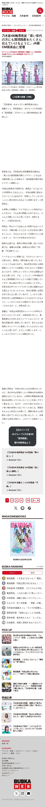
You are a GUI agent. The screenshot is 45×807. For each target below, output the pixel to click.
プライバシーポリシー (10, 771)
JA (15, 54)
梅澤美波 (22, 52)
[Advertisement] (22, 144)
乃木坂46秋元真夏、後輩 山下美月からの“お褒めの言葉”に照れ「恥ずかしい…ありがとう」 (28, 705)
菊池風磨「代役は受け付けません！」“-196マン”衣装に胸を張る (26, 672)
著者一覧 (5, 743)
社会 (35, 751)
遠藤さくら (30, 52)
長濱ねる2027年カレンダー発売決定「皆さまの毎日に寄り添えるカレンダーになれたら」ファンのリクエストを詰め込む (28, 650)
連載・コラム (15, 753)
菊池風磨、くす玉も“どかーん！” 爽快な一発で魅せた (28, 660)
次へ (34, 500)
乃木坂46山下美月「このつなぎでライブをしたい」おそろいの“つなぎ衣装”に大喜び (27, 728)
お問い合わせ (7, 766)
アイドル (6, 52)
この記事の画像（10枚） (22, 97)
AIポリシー (6, 775)
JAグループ (29, 54)
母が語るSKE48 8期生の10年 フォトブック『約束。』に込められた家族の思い (28, 637)
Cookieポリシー (8, 773)
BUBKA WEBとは (8, 758)
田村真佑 (38, 52)
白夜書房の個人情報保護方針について (16, 768)
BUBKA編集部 (7, 56)
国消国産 (20, 54)
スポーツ (5, 753)
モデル (10, 54)
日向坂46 (36, 15)
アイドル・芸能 (9, 30)
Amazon (12, 460)
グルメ (21, 30)
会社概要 (5, 761)
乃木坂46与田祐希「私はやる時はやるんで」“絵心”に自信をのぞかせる (27, 715)
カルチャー (20, 751)
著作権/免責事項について (11, 763)
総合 (33, 572)
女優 (4, 54)
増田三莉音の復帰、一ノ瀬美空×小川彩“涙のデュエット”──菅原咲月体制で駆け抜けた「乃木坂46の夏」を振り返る (27, 687)
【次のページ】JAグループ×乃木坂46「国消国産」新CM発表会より (23, 436)
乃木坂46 (13, 52)
